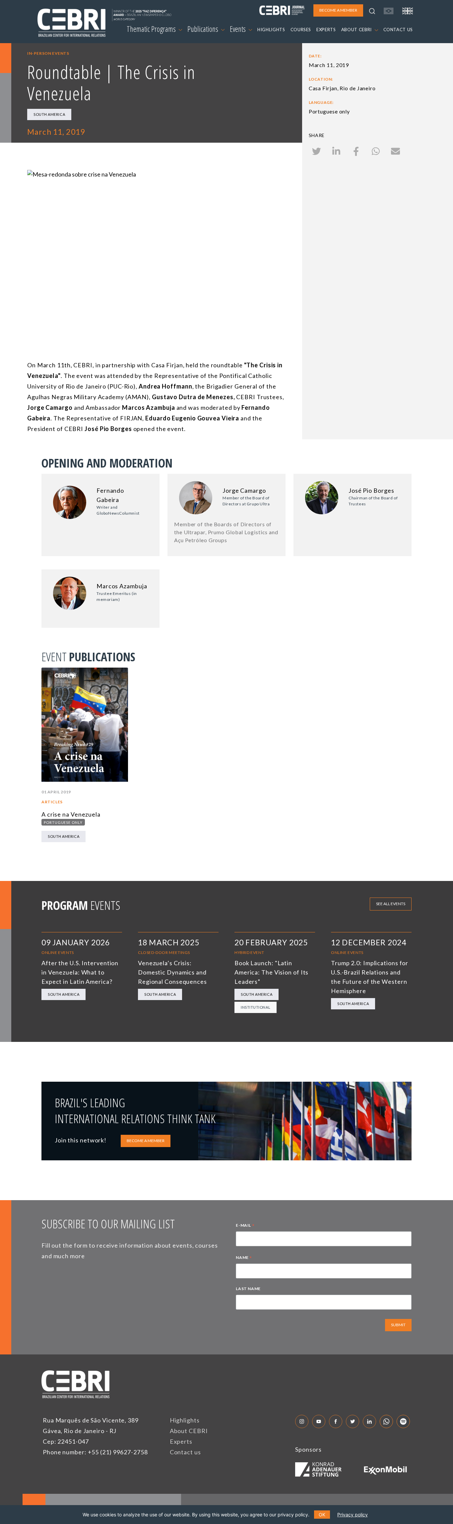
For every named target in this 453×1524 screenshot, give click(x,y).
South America (49, 114)
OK (322, 1514)
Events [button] (238, 29)
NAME (244, 1258)
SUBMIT (398, 1324)
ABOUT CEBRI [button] (357, 29)
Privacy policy (352, 1514)
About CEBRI (189, 1430)
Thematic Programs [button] (152, 29)
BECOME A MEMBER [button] (338, 10)
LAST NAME (248, 1288)
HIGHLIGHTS (271, 29)
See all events (390, 903)
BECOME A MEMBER (145, 1140)
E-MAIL (245, 1226)
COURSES (301, 29)
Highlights (185, 1420)
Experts (181, 1441)
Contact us (185, 1452)
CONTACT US (398, 29)
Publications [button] (203, 29)
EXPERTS (326, 29)
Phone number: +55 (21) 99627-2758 (95, 1452)
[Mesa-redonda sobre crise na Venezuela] (158, 243)
